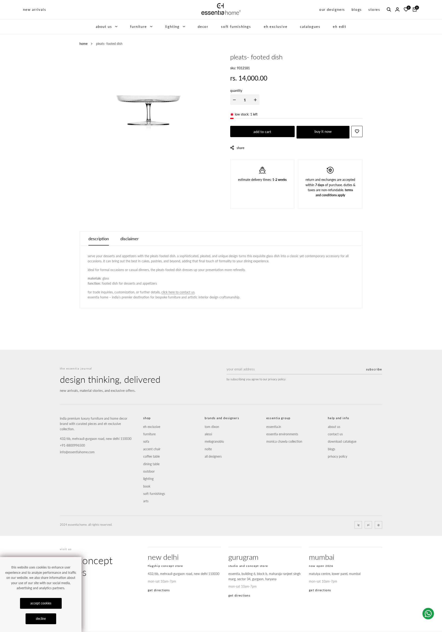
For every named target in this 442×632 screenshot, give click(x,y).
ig (358, 524)
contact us (335, 434)
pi (368, 524)
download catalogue (342, 441)
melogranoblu (214, 441)
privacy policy (337, 456)
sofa (146, 441)
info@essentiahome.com (77, 452)
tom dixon (212, 427)
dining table (151, 464)
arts (145, 501)
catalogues (310, 26)
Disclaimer (129, 238)
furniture (138, 26)
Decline (41, 618)
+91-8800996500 (72, 445)
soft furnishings (236, 26)
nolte (208, 449)
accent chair (151, 449)
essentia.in (273, 427)
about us (104, 26)
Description (98, 238)
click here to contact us (178, 292)
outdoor (149, 471)
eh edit (339, 26)
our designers (332, 9)
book (146, 486)
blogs (357, 9)
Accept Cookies (40, 603)
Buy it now (323, 131)
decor (203, 26)
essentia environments (282, 434)
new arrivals (34, 9)
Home (83, 44)
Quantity (236, 90)
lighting (172, 26)
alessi (208, 434)
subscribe (374, 369)
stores (374, 9)
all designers (213, 456)
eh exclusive (276, 26)
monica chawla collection (284, 441)
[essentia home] (221, 9)
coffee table (151, 456)
